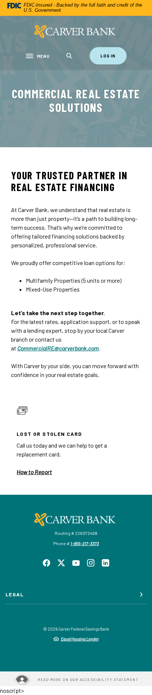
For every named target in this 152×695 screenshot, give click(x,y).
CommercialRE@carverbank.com (58, 348)
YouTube (76, 563)
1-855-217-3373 (84, 543)
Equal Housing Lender (80, 638)
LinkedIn (105, 563)
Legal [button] (15, 594)
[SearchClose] (69, 56)
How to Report (34, 471)
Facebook (46, 563)
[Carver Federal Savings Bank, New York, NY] (76, 31)
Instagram (90, 563)
